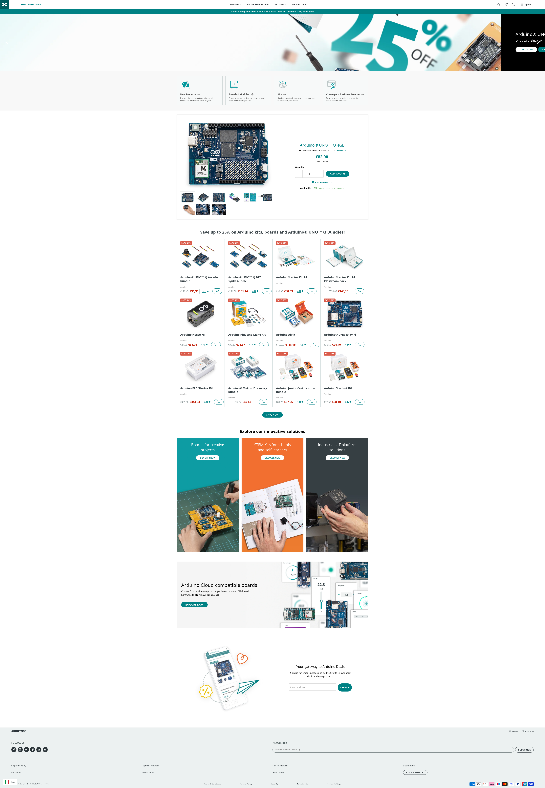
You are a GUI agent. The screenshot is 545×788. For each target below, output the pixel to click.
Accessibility (148, 772)
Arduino (183, 287)
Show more (341, 150)
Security (274, 784)
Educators (16, 772)
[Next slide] (537, 42)
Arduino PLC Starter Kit (196, 388)
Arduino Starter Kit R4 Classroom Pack (339, 279)
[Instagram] (20, 749)
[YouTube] (45, 749)
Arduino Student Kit (338, 388)
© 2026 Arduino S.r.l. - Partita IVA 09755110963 (30, 784)
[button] (513, 731)
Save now (272, 414)
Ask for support (415, 772)
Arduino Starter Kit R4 (291, 277)
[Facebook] (13, 749)
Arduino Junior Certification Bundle (295, 390)
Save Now (68, 49)
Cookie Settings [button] (334, 784)
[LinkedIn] (38, 749)
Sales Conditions (280, 765)
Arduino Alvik (285, 335)
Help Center (278, 772)
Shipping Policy (18, 765)
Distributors (409, 765)
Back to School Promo (258, 4)
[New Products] (199, 90)
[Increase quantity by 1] (320, 174)
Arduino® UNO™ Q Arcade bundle (199, 279)
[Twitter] (26, 749)
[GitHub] (32, 749)
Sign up (345, 687)
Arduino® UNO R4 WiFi (340, 335)
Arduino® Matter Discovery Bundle (247, 390)
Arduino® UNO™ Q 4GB (322, 145)
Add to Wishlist (324, 182)
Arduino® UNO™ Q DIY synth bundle (244, 279)
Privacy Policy (246, 784)
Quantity (299, 167)
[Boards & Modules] (248, 90)
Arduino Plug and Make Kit (247, 335)
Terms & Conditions (212, 784)
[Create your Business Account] (345, 90)
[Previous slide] (8, 42)
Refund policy (303, 784)
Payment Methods (150, 765)
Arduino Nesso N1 (192, 335)
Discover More (43, 49)
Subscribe (524, 749)
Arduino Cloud (299, 4)
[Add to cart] (217, 291)
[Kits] (297, 90)
